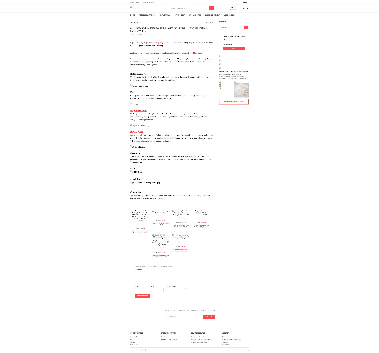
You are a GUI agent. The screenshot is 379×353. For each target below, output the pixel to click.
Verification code (171, 286)
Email (152, 286)
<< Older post (134, 22)
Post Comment (142, 296)
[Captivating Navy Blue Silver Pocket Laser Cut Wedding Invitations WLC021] (181, 213)
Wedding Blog (229, 15)
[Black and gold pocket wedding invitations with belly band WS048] (181, 237)
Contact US (133, 337)
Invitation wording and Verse (199, 337)
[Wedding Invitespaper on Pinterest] (248, 22)
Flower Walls (165, 15)
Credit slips (225, 342)
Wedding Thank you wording (199, 342)
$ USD (147, 350)
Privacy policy (245, 350)
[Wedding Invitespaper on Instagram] (239, 22)
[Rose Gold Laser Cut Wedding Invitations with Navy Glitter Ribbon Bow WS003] (226, 84)
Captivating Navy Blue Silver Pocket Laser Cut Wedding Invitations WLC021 (181, 226)
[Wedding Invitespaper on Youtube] (187, 324)
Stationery (180, 15)
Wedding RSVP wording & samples (201, 339)
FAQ (131, 339)
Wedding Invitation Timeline (169, 339)
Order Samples (165, 337)
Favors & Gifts (195, 15)
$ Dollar (245, 2)
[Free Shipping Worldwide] (137, 224)
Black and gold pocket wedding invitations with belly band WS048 (181, 251)
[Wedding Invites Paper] (148, 7)
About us (132, 342)
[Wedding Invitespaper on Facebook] (243, 22)
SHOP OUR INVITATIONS (234, 102)
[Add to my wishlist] (140, 224)
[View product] (143, 224)
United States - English (137, 350)
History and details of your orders (231, 339)
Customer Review (212, 15)
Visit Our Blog (134, 344)
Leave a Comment (150, 35)
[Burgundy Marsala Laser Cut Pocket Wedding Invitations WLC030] (201, 213)
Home (132, 15)
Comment (138, 269)
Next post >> (209, 22)
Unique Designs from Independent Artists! (142, 2)
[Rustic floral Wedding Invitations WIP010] (160, 212)
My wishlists (225, 344)
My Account (225, 337)
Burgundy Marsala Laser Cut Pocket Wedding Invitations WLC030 (201, 226)
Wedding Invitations (147, 15)
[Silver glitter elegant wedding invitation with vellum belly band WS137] (227, 88)
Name (137, 286)
